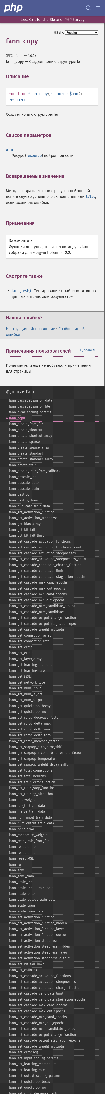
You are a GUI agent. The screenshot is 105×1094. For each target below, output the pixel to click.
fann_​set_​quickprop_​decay (30, 1082)
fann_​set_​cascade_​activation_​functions (40, 976)
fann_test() (21, 290)
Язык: (59, 32)
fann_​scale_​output (23, 894)
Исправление (43, 328)
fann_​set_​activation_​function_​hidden (38, 923)
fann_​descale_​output (25, 483)
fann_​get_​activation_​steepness (33, 518)
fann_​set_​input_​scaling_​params (33, 1058)
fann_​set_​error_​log (23, 1052)
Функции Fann (21, 392)
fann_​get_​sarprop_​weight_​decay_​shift (38, 765)
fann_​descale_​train (24, 489)
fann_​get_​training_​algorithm (31, 794)
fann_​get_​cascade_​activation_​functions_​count (45, 547)
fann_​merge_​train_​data (27, 811)
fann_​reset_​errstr (22, 853)
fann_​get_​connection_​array (30, 635)
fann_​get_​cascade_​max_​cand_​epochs (38, 583)
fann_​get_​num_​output (26, 700)
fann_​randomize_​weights (28, 835)
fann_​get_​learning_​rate (27, 671)
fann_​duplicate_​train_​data (29, 506)
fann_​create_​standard (26, 453)
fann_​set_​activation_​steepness (33, 941)
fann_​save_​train (21, 876)
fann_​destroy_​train (23, 500)
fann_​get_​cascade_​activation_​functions (40, 541)
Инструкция (16, 328)
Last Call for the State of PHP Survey (52, 19)
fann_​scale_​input (22, 882)
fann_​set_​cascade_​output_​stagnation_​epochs (44, 1040)
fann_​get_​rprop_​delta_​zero (30, 735)
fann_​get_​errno (20, 647)
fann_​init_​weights (22, 800)
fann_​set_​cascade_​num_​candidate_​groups (42, 1029)
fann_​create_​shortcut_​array (30, 436)
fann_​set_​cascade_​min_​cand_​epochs (38, 1017)
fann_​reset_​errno (22, 847)
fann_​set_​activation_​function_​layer (36, 929)
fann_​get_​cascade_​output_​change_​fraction (42, 618)
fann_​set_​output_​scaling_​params (35, 1076)
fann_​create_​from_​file (26, 424)
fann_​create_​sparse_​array (29, 447)
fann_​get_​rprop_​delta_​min (29, 729)
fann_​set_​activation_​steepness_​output (39, 958)
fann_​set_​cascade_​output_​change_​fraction (42, 1035)
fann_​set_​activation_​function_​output (37, 935)
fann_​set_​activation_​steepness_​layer (38, 952)
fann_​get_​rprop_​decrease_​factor (34, 718)
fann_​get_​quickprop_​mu (27, 712)
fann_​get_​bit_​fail (22, 530)
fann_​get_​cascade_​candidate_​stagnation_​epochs (47, 577)
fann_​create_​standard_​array (31, 459)
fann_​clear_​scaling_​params (30, 412)
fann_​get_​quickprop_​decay (30, 706)
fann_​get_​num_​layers (25, 694)
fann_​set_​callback (23, 970)
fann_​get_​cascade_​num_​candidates (37, 612)
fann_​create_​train (23, 465)
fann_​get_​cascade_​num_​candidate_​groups (42, 606)
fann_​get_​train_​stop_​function (32, 788)
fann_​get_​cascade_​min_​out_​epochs (36, 600)
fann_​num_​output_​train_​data (31, 823)
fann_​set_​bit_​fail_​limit (26, 964)
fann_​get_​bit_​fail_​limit (26, 536)
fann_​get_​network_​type (27, 682)
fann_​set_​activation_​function (31, 917)
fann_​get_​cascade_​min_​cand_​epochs (38, 594)
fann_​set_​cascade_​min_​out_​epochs (36, 1023)
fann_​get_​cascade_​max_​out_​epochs (37, 588)
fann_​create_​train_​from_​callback (34, 471)
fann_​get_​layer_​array (25, 659)
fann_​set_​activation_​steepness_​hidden (39, 947)
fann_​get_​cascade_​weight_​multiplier (37, 629)
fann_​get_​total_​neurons (27, 776)
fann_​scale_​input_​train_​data (31, 888)
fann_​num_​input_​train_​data (30, 817)
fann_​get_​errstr (21, 653)
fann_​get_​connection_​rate (29, 641)
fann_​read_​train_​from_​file (29, 841)
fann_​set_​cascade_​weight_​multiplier (37, 1046)
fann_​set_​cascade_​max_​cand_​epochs (38, 1005)
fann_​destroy (19, 494)
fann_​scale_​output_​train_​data (32, 900)
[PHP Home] (13, 8)
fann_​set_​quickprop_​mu (27, 1087)
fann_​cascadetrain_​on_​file (29, 406)
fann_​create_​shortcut (25, 430)
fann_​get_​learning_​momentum (32, 665)
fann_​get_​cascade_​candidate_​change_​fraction (45, 565)
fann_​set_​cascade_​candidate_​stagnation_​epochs (47, 999)
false (90, 197)
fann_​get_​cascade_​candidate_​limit (36, 571)
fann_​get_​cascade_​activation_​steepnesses (42, 553)
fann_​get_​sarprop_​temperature (33, 759)
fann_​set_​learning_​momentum (32, 1064)
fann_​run (16, 864)
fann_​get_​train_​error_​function (32, 782)
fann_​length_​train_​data (27, 806)
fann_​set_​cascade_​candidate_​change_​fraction (45, 988)
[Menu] (98, 8)
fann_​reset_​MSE (21, 858)
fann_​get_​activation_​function (31, 512)
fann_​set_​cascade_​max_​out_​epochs (37, 1011)
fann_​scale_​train (22, 905)
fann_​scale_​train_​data (26, 911)
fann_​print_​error (21, 829)
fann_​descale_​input (24, 477)
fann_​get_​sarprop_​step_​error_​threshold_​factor (45, 753)
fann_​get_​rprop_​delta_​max (30, 723)
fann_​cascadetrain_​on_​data (30, 401)
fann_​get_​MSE (20, 676)
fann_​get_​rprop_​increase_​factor (34, 741)
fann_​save (17, 870)
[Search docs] (88, 8)
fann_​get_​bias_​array (25, 524)
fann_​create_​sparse (24, 442)
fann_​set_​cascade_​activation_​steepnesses (42, 982)
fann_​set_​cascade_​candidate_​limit (36, 993)
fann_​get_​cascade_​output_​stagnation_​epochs (44, 624)
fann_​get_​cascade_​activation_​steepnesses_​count (47, 559)
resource (59, 93)
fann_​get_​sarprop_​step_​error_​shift (36, 747)
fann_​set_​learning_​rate (27, 1070)
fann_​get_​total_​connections (30, 770)
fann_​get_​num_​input (25, 688)
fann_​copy (17, 418)
